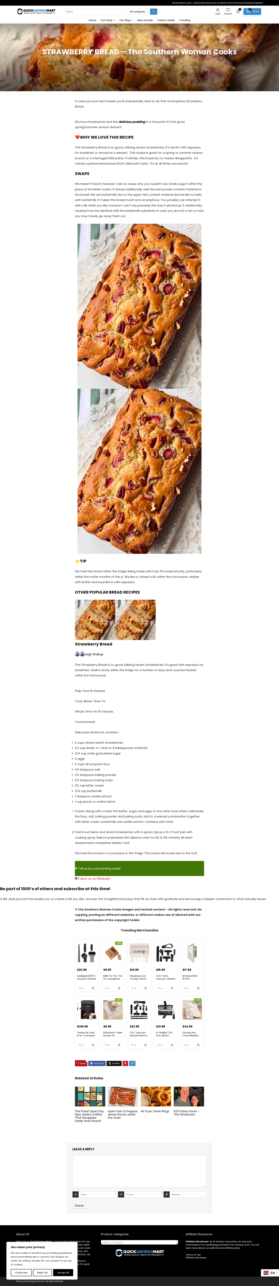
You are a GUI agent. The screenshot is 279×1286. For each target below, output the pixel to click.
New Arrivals (145, 20)
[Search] (153, 12)
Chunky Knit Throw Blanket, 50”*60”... (190, 1035)
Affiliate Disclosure (196, 1257)
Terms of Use (193, 1254)
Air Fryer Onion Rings (155, 1111)
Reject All (42, 1272)
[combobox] (139, 1242)
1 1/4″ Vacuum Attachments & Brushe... (138, 1035)
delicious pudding (132, 122)
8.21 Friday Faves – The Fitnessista (187, 1112)
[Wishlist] (228, 10)
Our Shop (106, 20)
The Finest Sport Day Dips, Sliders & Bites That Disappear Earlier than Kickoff (89, 1116)
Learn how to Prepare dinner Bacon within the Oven (122, 1114)
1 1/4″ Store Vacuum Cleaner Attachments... (165, 978)
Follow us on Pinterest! (94, 879)
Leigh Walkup (94, 654)
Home (92, 20)
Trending (184, 20)
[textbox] (139, 1242)
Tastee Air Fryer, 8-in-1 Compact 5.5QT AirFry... (86, 1035)
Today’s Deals (166, 20)
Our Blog (124, 20)
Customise (21, 1272)
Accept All (63, 1272)
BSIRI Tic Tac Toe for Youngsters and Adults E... (112, 978)
